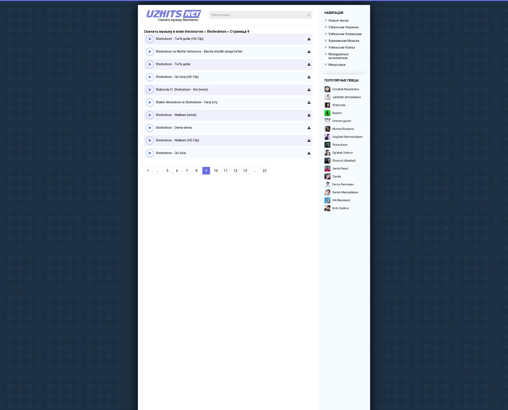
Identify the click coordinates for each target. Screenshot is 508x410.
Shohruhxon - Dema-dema (174, 127)
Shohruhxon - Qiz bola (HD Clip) (177, 77)
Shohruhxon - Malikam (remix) (176, 115)
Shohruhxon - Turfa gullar (173, 64)
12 (235, 171)
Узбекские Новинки (343, 27)
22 (265, 171)
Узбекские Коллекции (345, 34)
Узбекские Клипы (341, 47)
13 (245, 171)
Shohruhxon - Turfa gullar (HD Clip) (180, 39)
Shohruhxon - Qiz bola (171, 153)
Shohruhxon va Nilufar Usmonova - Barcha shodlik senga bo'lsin (199, 51)
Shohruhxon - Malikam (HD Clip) (177, 140)
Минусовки (336, 65)
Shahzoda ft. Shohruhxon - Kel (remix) (182, 89)
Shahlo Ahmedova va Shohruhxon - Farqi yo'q (186, 102)
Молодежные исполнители (338, 56)
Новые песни (338, 20)
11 (226, 171)
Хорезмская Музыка (343, 41)
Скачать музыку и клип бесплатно (173, 31)
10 (216, 171)
